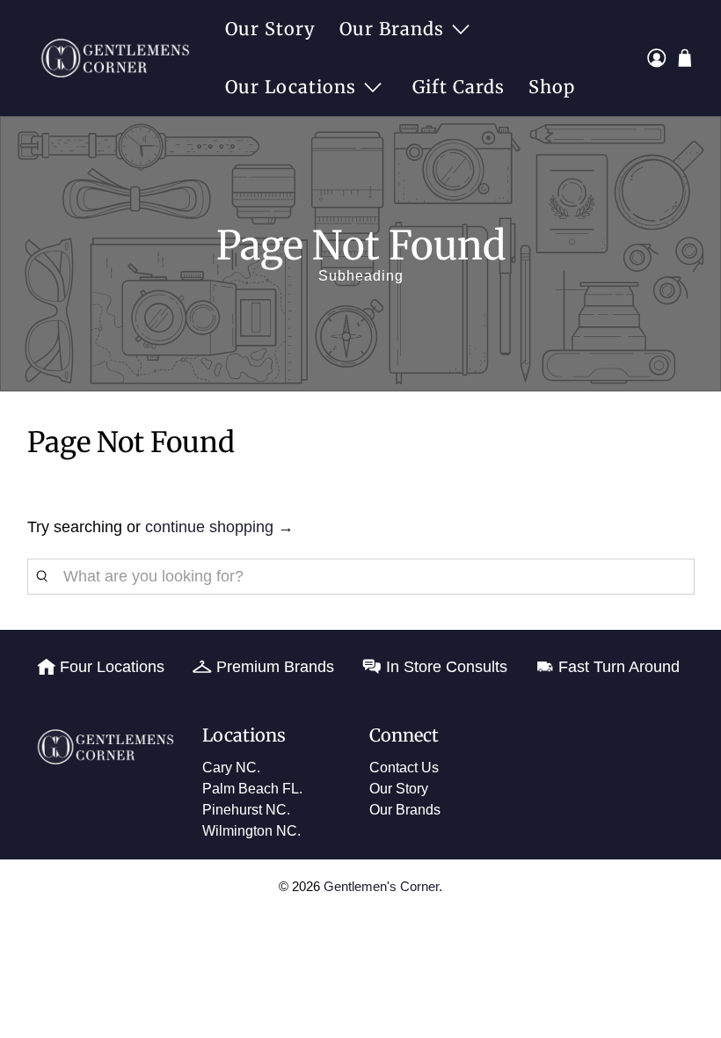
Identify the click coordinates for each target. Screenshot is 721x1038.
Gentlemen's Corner (381, 886)
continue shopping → (219, 527)
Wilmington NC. (251, 830)
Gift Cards (458, 87)
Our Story (270, 29)
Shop (551, 87)
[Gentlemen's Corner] (120, 58)
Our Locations (290, 87)
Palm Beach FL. (252, 788)
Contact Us (404, 767)
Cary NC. (231, 767)
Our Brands (391, 29)
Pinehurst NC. (246, 809)
